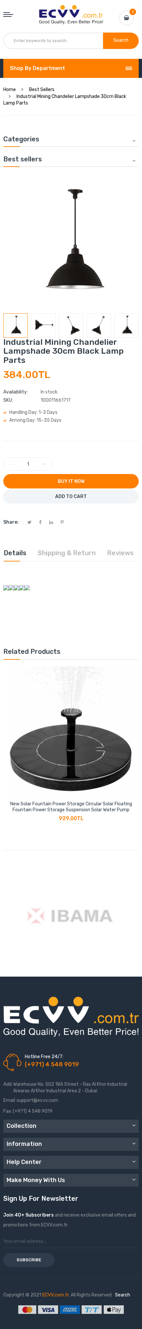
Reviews (120, 553)
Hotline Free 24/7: (44, 1056)
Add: (8, 1084)
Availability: (15, 392)
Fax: (7, 1111)
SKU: (8, 400)
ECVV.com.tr (55, 1295)
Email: (9, 1100)
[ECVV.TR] (71, 9)
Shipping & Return (67, 553)
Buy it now (71, 481)
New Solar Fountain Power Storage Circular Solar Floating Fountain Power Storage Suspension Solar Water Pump (71, 807)
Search (122, 1295)
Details (15, 553)
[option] (15, 325)
